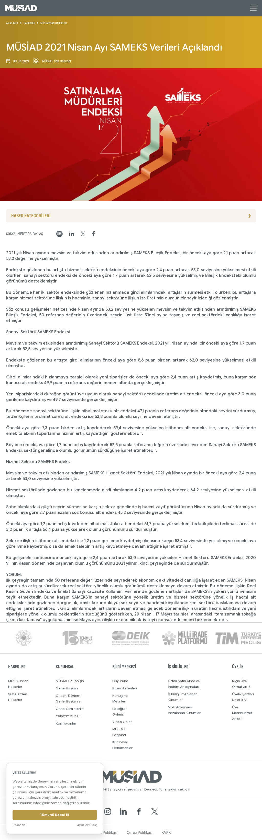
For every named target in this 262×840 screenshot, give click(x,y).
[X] (154, 811)
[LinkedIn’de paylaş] (71, 233)
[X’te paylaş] (83, 233)
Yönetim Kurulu (68, 716)
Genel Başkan (67, 688)
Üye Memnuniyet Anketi (242, 713)
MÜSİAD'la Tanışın (70, 681)
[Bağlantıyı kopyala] (59, 234)
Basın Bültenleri (124, 688)
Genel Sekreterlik (69, 709)
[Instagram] (107, 811)
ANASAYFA (12, 23)
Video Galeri (122, 722)
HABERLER (29, 23)
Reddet (19, 825)
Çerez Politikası (139, 832)
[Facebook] (139, 811)
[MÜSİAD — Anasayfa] (21, 8)
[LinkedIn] (123, 811)
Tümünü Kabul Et (54, 815)
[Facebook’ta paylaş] (93, 233)
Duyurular (120, 681)
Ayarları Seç (87, 825)
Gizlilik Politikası (104, 832)
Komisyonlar (66, 723)
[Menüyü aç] (253, 8)
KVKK (166, 832)
